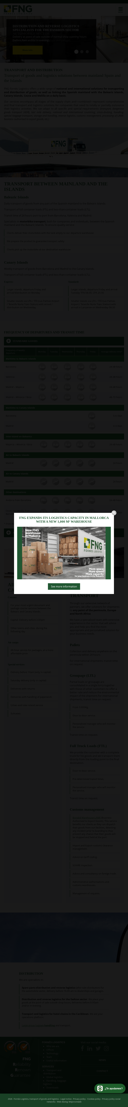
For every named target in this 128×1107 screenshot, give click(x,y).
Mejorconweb (75, 1101)
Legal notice (65, 1098)
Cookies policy (94, 1098)
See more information (64, 586)
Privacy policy (79, 1098)
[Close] (114, 513)
